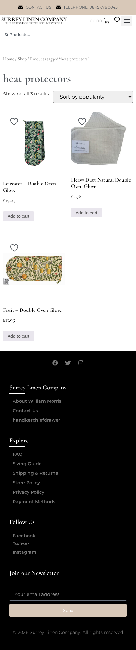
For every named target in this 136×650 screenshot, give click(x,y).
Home (8, 59)
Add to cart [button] (18, 216)
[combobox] (68, 34)
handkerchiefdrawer (36, 420)
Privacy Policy (28, 492)
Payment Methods (34, 501)
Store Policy (26, 482)
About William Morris (37, 401)
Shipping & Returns (35, 473)
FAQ (17, 454)
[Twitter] (68, 363)
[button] (126, 21)
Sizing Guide (27, 463)
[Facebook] (55, 363)
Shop (22, 59)
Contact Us (25, 410)
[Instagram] (81, 363)
